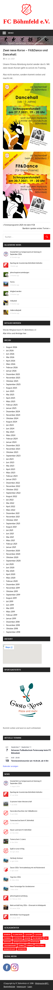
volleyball (40, 945)
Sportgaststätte (21, 942)
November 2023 (13, 449)
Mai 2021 (10, 537)
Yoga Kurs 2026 (15, 877)
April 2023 (10, 469)
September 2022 (13, 493)
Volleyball (13, 301)
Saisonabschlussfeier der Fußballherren (23, 811)
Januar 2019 (11, 618)
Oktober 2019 (12, 591)
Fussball (7, 938)
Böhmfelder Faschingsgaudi (19, 915)
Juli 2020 (10, 564)
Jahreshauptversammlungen (19, 272)
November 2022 (13, 486)
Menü (11, 33)
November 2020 (13, 554)
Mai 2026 (10, 357)
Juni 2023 (10, 462)
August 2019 (11, 598)
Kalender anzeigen (10, 766)
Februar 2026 (12, 367)
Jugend (28, 938)
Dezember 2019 (13, 584)
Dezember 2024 (13, 411)
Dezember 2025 (13, 374)
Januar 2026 (11, 371)
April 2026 (10, 360)
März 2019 (10, 611)
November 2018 (13, 625)
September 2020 (13, 560)
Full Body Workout (16, 858)
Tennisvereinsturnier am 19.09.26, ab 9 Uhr (29, 760)
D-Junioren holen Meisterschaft (21, 802)
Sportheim (34, 942)
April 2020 (10, 574)
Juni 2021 (10, 533)
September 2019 (13, 594)
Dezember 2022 (13, 483)
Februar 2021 (11, 544)
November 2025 (13, 377)
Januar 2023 (11, 479)
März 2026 (10, 364)
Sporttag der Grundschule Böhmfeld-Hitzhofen (26, 263)
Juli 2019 (9, 601)
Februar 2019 (11, 615)
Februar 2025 (12, 405)
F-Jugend (38, 934)
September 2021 (13, 523)
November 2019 (13, 588)
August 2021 (11, 527)
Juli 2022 (10, 499)
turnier (29, 945)
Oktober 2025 (12, 381)
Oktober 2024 (12, 418)
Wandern (22, 949)
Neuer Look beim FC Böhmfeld (20, 830)
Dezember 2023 (13, 445)
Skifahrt (7, 942)
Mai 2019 (10, 608)
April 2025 (10, 398)
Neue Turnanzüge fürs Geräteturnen (22, 886)
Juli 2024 (10, 425)
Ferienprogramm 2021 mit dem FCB (19, 225)
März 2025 (10, 401)
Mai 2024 (10, 432)
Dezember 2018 (13, 622)
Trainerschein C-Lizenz (18, 839)
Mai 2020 (10, 571)
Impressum (21, 986)
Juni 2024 (10, 428)
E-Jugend (28, 934)
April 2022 (10, 506)
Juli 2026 (10, 350)
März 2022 (10, 510)
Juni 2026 (10, 354)
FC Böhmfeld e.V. (26, 21)
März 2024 (10, 435)
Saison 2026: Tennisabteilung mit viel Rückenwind (27, 868)
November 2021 (13, 516)
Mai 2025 (10, 394)
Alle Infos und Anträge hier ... (15, 333)
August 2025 (11, 388)
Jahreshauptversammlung (18, 896)
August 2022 (11, 496)
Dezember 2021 (12, 513)
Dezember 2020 (13, 550)
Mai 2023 (10, 466)
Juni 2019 (10, 605)
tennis (21, 945)
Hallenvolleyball (15, 310)
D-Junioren (17, 934)
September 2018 (13, 632)
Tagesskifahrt (10, 945)
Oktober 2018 (12, 628)
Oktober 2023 (12, 452)
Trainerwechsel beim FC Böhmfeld (22, 820)
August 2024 (11, 421)
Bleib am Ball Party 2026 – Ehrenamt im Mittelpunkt (28, 905)
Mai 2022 (10, 503)
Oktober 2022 (12, 489)
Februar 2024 (12, 438)
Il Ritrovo (18, 938)
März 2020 (10, 578)
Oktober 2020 (12, 557)
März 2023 (10, 472)
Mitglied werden (15, 291)
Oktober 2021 (12, 520)
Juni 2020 (10, 567)
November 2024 (13, 415)
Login (30, 986)
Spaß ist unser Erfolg (17, 849)
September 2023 (13, 455)
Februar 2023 (11, 476)
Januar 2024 (11, 442)
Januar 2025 (11, 408)
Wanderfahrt (10, 949)
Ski (46, 938)
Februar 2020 (12, 581)
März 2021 (10, 540)
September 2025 (13, 384)
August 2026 (11, 347)
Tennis (12, 282)
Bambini (7, 934)
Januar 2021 (11, 547)
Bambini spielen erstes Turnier (36, 228)
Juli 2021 (9, 530)
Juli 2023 (10, 459)
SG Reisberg (38, 938)
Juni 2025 (10, 391)
